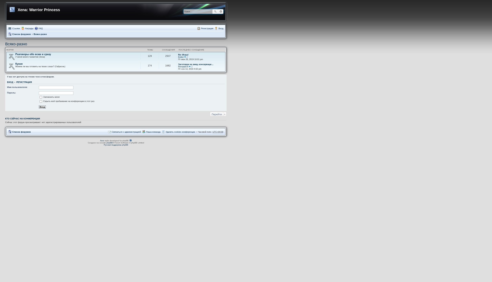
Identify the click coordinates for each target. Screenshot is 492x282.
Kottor (181, 57)
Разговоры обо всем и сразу (33, 54)
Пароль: (11, 93)
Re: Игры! (183, 55)
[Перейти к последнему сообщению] (186, 57)
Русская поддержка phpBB (116, 145)
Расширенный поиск (220, 11)
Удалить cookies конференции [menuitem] (180, 132)
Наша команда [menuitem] (153, 132)
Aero (102, 141)
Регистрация (24, 82)
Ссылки (16, 28)
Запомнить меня (51, 97)
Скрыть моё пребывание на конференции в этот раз (68, 101)
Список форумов (21, 34)
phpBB (109, 143)
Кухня (19, 63)
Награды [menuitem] (29, 28)
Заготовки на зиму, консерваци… (196, 64)
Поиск (215, 11)
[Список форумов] (12, 9)
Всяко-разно (40, 34)
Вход (10, 82)
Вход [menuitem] (221, 28)
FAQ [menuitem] (41, 28)
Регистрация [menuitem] (207, 28)
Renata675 (183, 66)
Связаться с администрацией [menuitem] (126, 132)
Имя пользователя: (17, 87)
